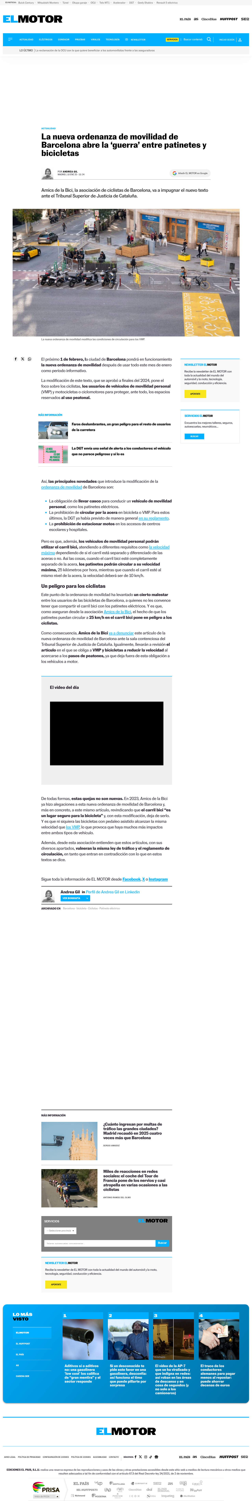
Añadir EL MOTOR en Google (193, 173)
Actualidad (26, 40)
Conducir (63, 40)
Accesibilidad (100, 1457)
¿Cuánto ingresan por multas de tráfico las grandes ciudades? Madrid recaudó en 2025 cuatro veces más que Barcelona (132, 1131)
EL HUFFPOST (23, 1343)
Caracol (196, 1483)
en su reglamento (154, 518)
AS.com (168, 1483)
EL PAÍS (20, 1354)
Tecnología (113, 40)
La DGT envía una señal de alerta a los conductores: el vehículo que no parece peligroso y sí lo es (121, 451)
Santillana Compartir (139, 1483)
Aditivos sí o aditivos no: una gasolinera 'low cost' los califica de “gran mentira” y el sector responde (82, 1374)
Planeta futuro (178, 1489)
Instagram (158, 879)
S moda (150, 1495)
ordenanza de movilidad (61, 487)
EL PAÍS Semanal (164, 1489)
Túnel (65, 2)
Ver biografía (71, 898)
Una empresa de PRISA (46, 1487)
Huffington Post (86, 1489)
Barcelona (69, 908)
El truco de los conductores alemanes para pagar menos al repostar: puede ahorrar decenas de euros (218, 1376)
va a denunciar (121, 632)
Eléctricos (45, 40)
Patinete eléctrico (109, 908)
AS (17, 1365)
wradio (119, 1489)
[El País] (185, 19)
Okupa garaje (79, 2)
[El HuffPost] (229, 19)
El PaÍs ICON (134, 1495)
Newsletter (137, 40)
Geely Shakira (145, 2)
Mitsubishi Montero (48, 2)
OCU (93, 2)
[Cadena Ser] (245, 19)
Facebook (132, 879)
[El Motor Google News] (156, 1457)
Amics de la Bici (117, 611)
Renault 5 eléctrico (167, 2)
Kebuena (192, 1489)
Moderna (98, 1495)
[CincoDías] (209, 19)
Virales (95, 40)
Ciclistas (93, 908)
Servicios (172, 39)
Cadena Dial (149, 1489)
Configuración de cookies (56, 1457)
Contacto (114, 1457)
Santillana (118, 1483)
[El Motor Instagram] (145, 1457)
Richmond (78, 1495)
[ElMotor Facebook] (135, 1457)
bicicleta (81, 908)
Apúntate (56, 1284)
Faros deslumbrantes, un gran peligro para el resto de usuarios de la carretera (121, 427)
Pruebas (80, 40)
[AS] (196, 19)
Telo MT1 (104, 2)
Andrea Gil (70, 171)
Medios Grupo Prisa (46, 1496)
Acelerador (119, 2)
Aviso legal (10, 1457)
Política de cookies (81, 1457)
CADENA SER (22, 1376)
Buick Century (26, 2)
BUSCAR (194, 436)
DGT (132, 2)
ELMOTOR (22, 1332)
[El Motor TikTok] (150, 1457)
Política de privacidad (29, 1457)
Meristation (187, 1495)
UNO (108, 1489)
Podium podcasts (117, 1495)
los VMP (72, 827)
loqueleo (168, 1495)
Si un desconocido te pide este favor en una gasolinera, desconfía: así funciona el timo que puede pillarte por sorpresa (128, 1376)
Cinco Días (134, 1489)
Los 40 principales (100, 1483)
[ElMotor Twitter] (140, 1457)
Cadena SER (156, 1483)
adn (181, 1483)
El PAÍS (81, 1483)
